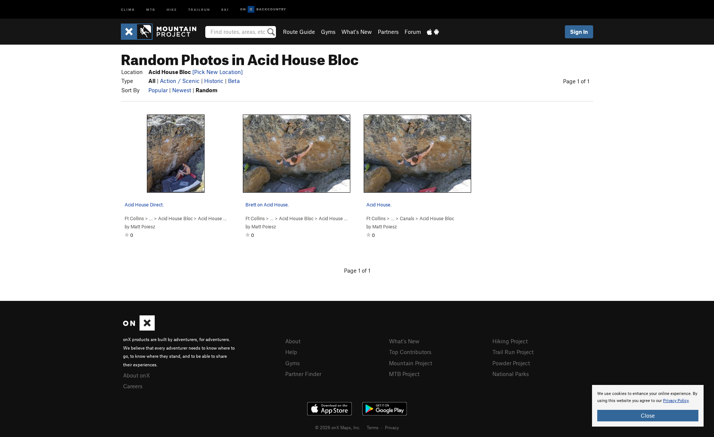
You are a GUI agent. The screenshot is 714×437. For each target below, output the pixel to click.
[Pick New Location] (217, 71)
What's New (356, 31)
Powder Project (511, 363)
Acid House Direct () (222, 218)
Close (648, 415)
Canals (407, 218)
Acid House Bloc (175, 218)
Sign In (579, 31)
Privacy (392, 427)
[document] (647, 405)
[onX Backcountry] (263, 9)
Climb (128, 9)
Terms (373, 427)
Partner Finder (303, 373)
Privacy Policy (676, 400)
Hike (172, 9)
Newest (181, 90)
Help (291, 351)
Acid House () (336, 218)
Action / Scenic (180, 80)
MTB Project (404, 373)
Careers (132, 386)
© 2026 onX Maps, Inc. (337, 427)
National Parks (510, 373)
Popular (158, 90)
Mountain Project (410, 363)
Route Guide (299, 31)
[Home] (162, 31)
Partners (388, 31)
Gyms (328, 31)
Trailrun (199, 9)
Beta (234, 80)
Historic (213, 80)
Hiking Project (510, 341)
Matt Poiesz (143, 226)
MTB (150, 9)
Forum (413, 31)
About (292, 341)
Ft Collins (134, 218)
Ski (225, 9)
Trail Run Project (513, 351)
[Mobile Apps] (433, 31)
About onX (136, 375)
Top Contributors (410, 351)
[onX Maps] (139, 328)
